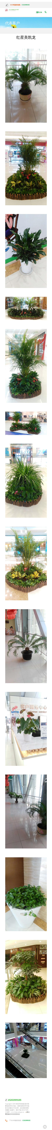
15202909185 (26, 5)
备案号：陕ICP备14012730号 (19, 1110)
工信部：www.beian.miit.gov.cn (14, 1112)
